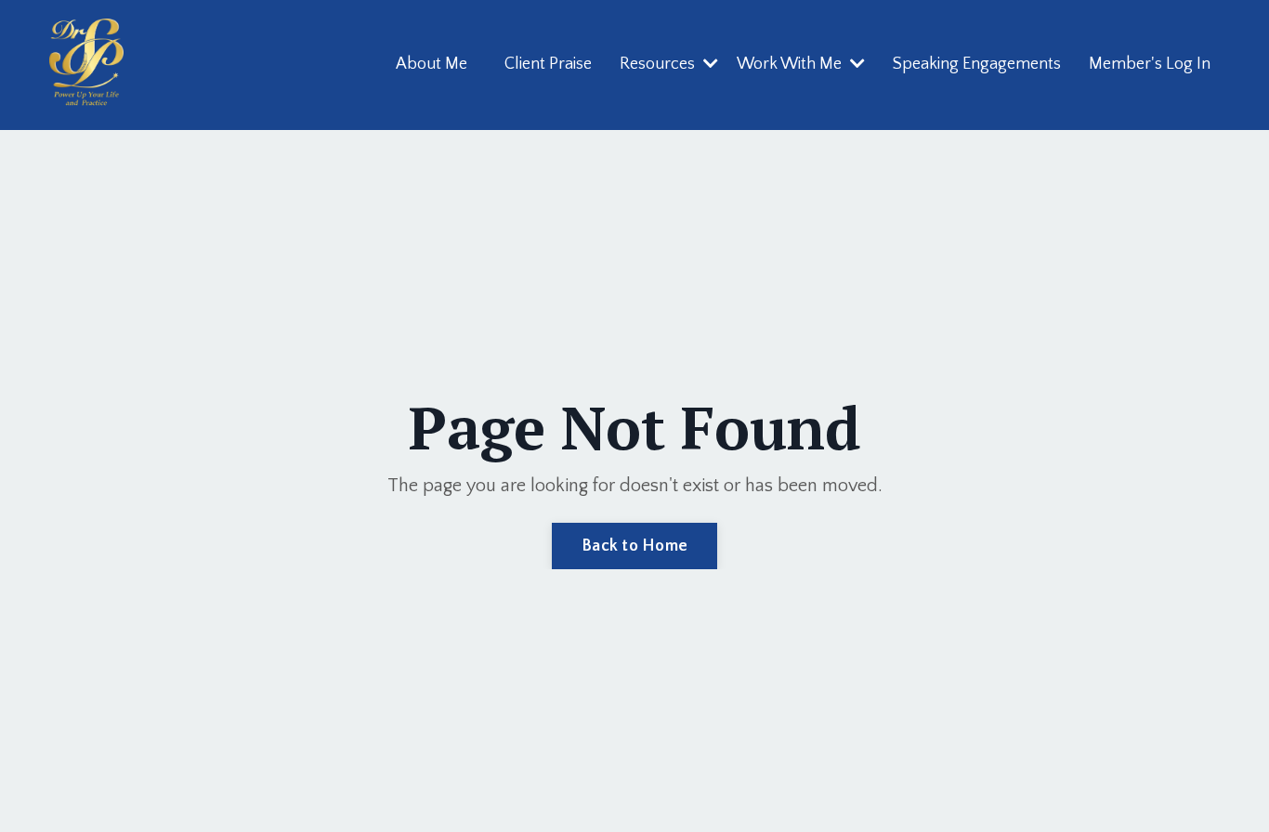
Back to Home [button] (634, 546)
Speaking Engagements (977, 64)
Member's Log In (1149, 64)
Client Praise (548, 64)
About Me (431, 64)
